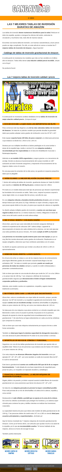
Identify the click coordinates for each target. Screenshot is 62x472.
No (35, 468)
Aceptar (28, 468)
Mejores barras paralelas (51, 452)
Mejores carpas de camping (11, 452)
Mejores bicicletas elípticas (31, 452)
